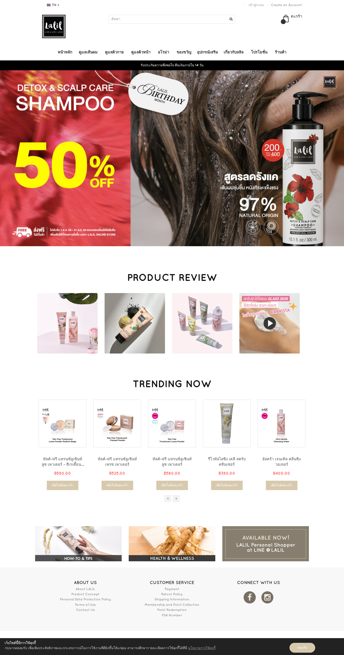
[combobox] (172, 19)
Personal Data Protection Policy (85, 599)
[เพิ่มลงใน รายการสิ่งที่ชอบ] (79, 430)
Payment (172, 589)
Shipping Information (171, 599)
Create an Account (286, 5)
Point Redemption (172, 609)
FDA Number (172, 615)
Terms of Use (85, 604)
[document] (172, 646)
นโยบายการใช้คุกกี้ (202, 648)
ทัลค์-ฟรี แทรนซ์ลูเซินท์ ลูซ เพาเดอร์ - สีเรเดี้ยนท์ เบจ (63, 465)
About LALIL (85, 589)
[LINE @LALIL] (265, 543)
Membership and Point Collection (172, 604)
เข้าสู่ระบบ (256, 5)
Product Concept (85, 594)
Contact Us (85, 609)
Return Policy (172, 594)
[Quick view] (79, 440)
